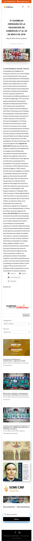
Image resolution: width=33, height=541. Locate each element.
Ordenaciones (16, 363)
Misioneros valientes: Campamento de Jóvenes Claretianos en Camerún (15, 394)
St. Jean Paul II (7, 365)
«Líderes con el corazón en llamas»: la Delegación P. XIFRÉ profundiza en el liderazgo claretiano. (16, 427)
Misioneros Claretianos (11, 536)
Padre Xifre (15, 431)
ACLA (18, 38)
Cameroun (23, 38)
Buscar (16, 519)
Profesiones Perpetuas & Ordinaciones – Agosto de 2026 (14, 360)
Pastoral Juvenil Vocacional (20, 397)
